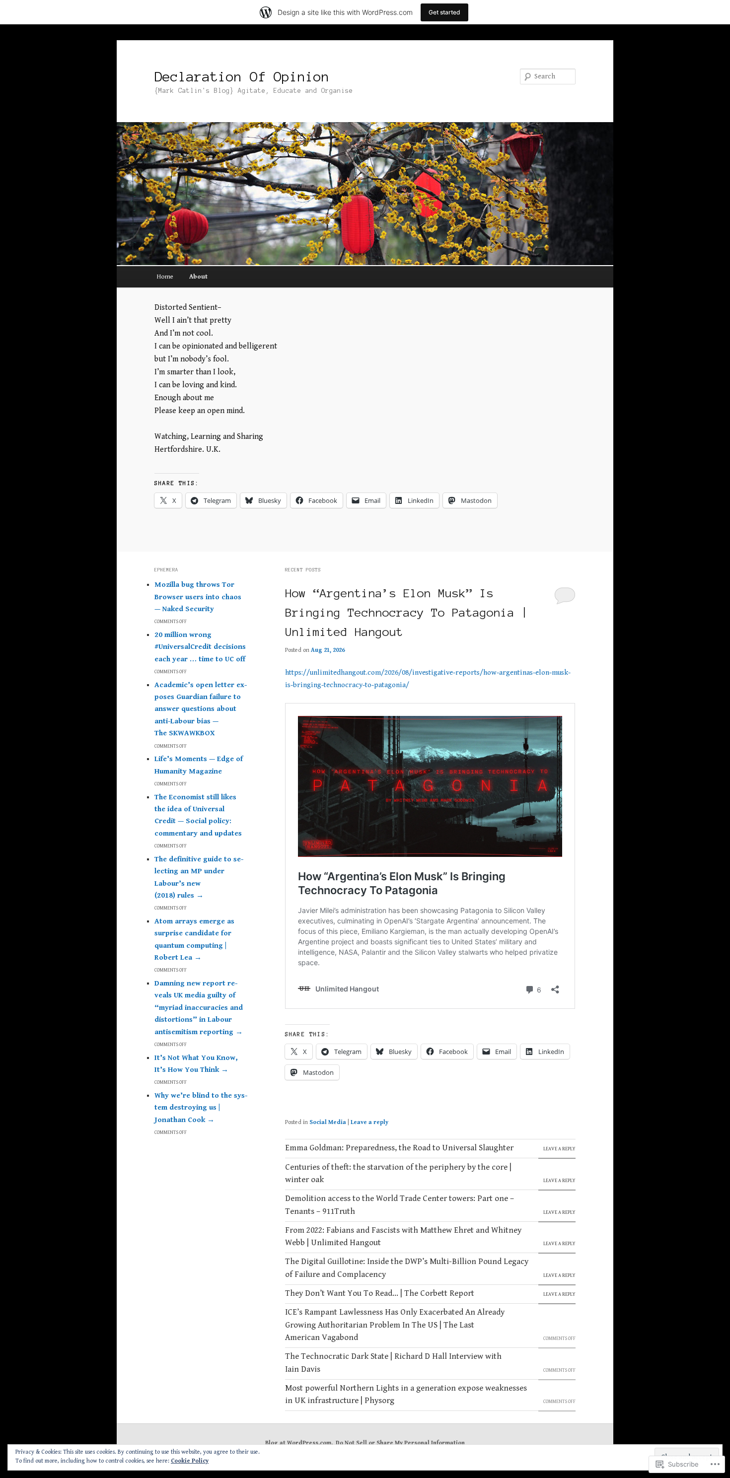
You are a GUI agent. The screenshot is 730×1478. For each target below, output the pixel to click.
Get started (444, 12)
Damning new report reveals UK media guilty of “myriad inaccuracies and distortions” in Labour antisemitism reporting (198, 1007)
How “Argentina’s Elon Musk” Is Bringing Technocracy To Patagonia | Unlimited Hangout (406, 612)
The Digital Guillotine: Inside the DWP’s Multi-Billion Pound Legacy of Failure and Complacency (406, 1268)
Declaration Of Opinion (241, 76)
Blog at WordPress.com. (299, 1443)
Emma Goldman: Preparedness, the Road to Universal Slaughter (399, 1148)
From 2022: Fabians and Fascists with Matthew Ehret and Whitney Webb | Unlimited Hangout (403, 1236)
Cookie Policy (190, 1461)
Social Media (327, 1122)
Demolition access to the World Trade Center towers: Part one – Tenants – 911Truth (399, 1205)
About (198, 277)
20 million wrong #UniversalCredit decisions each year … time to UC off (200, 647)
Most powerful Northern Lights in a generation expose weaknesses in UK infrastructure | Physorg (406, 1394)
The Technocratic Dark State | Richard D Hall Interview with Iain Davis (393, 1362)
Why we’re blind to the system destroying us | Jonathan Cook (200, 1107)
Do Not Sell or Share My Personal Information (400, 1443)
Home (165, 277)
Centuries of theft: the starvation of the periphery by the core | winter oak (398, 1173)
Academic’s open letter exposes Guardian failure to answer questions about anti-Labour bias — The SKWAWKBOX (200, 709)
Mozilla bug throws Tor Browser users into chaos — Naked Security (197, 596)
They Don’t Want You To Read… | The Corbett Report (379, 1293)
